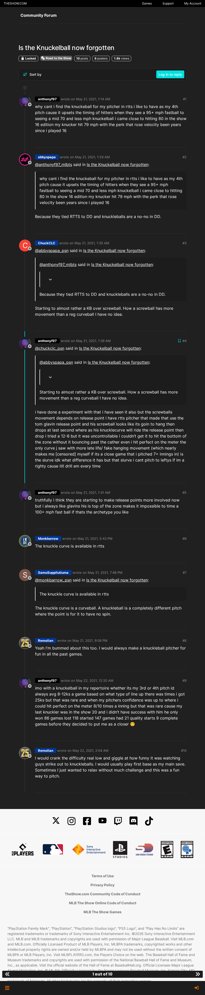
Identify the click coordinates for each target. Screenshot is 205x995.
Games (147, 3)
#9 (184, 680)
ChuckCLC (46, 243)
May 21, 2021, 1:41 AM (93, 492)
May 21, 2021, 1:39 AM (93, 341)
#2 (184, 157)
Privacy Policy (102, 885)
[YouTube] (102, 821)
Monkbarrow (48, 538)
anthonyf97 (47, 99)
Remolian (45, 640)
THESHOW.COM (15, 3)
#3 (184, 243)
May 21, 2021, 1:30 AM (91, 243)
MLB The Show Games (103, 912)
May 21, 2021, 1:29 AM (92, 157)
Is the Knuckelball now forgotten (117, 164)
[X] (56, 821)
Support (168, 3)
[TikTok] (149, 821)
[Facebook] (87, 821)
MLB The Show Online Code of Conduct (102, 903)
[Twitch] (118, 821)
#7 (184, 572)
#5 (184, 492)
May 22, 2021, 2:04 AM (90, 750)
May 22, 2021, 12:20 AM (95, 680)
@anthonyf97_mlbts (53, 164)
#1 (184, 99)
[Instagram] (72, 821)
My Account (192, 3)
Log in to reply (170, 74)
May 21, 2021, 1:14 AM (93, 99)
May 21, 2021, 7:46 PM (105, 572)
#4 (184, 341)
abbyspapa (47, 157)
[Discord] (134, 821)
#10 (183, 750)
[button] (7, 988)
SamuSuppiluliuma (53, 572)
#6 (184, 538)
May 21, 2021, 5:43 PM (95, 538)
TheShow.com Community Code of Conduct (102, 894)
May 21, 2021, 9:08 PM (90, 640)
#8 (184, 640)
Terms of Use (103, 876)
